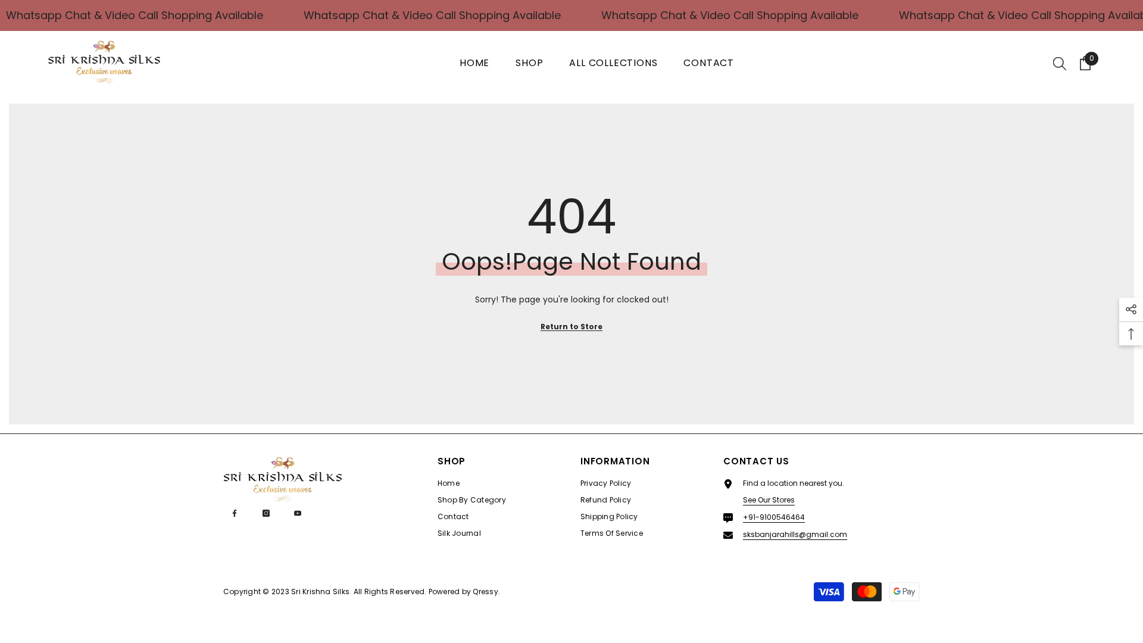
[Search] (1059, 63)
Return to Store (571, 327)
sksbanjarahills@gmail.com (795, 534)
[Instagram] (266, 513)
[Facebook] (234, 513)
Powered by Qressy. (464, 591)
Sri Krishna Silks (320, 591)
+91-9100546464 (774, 517)
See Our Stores (769, 500)
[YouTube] (297, 513)
